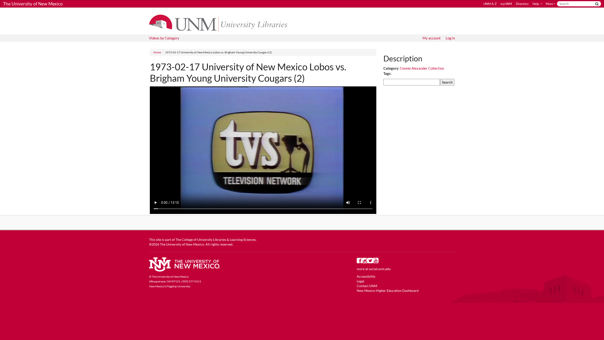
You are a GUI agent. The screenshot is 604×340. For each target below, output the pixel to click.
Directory (522, 4)
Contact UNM (367, 286)
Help (536, 4)
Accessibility (366, 276)
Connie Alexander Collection (422, 68)
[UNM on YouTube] (375, 262)
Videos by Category (164, 38)
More (549, 4)
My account (432, 38)
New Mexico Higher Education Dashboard (388, 291)
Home (157, 52)
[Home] (220, 23)
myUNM (506, 4)
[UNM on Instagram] (365, 262)
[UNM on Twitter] (370, 262)
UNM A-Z (490, 4)
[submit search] (597, 4)
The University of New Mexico (33, 3)
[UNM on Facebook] (359, 262)
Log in (450, 38)
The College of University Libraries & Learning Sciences (216, 240)
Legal (360, 281)
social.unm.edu (380, 269)
